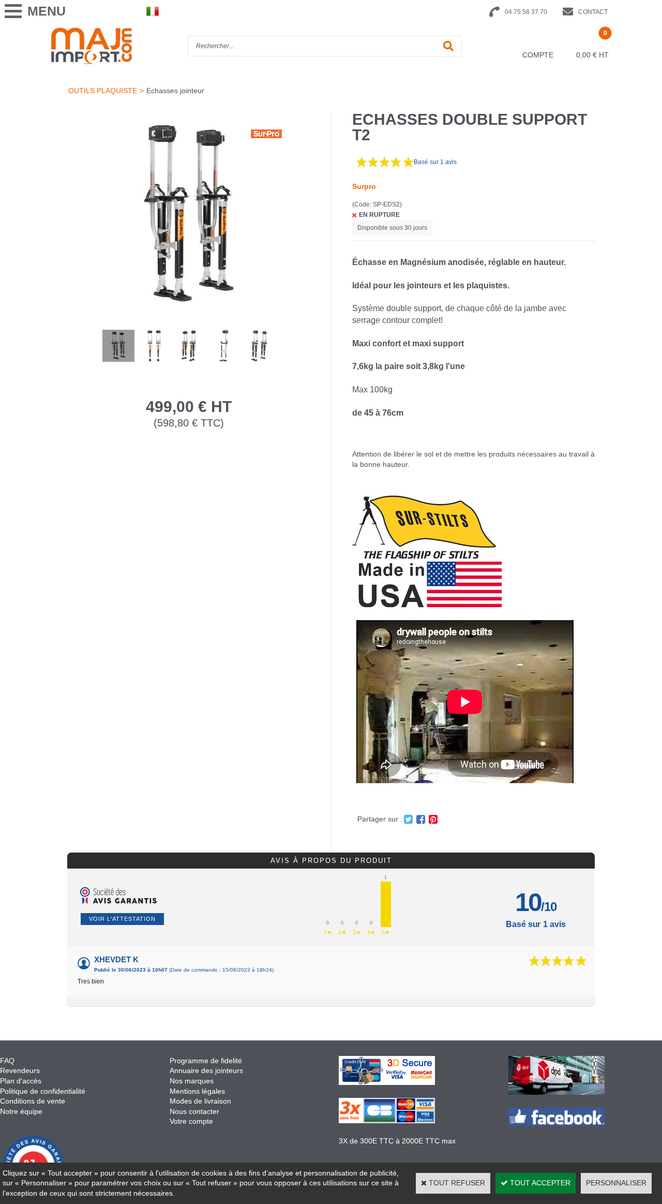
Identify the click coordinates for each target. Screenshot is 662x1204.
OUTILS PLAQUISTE (102, 90)
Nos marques (192, 1081)
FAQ (7, 1060)
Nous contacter (194, 1111)
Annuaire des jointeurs (207, 1070)
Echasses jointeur (175, 90)
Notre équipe (21, 1111)
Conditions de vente (32, 1101)
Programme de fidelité (206, 1060)
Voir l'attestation (122, 919)
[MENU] (13, 11)
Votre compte (191, 1121)
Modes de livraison (200, 1101)
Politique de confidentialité (42, 1091)
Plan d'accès (20, 1081)
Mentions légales (197, 1091)
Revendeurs (20, 1070)
